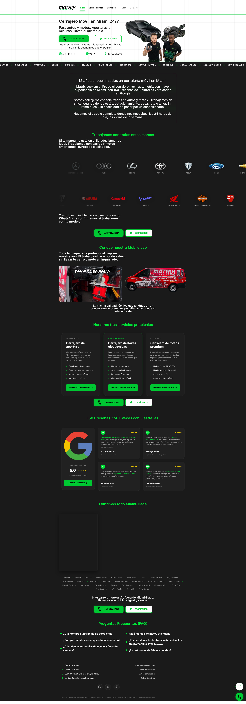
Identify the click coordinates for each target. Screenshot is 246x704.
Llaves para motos (147, 674)
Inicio (82, 8)
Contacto (134, 8)
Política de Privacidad (128, 698)
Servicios (111, 8)
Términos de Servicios (147, 698)
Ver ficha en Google (78, 483)
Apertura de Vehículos (145, 665)
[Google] (100, 687)
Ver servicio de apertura (81, 387)
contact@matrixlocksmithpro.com (80, 678)
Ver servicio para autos (123, 387)
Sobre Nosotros (96, 8)
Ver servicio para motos (165, 387)
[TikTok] (108, 687)
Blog (124, 8)
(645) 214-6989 (72, 665)
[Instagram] (117, 687)
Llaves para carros (147, 669)
